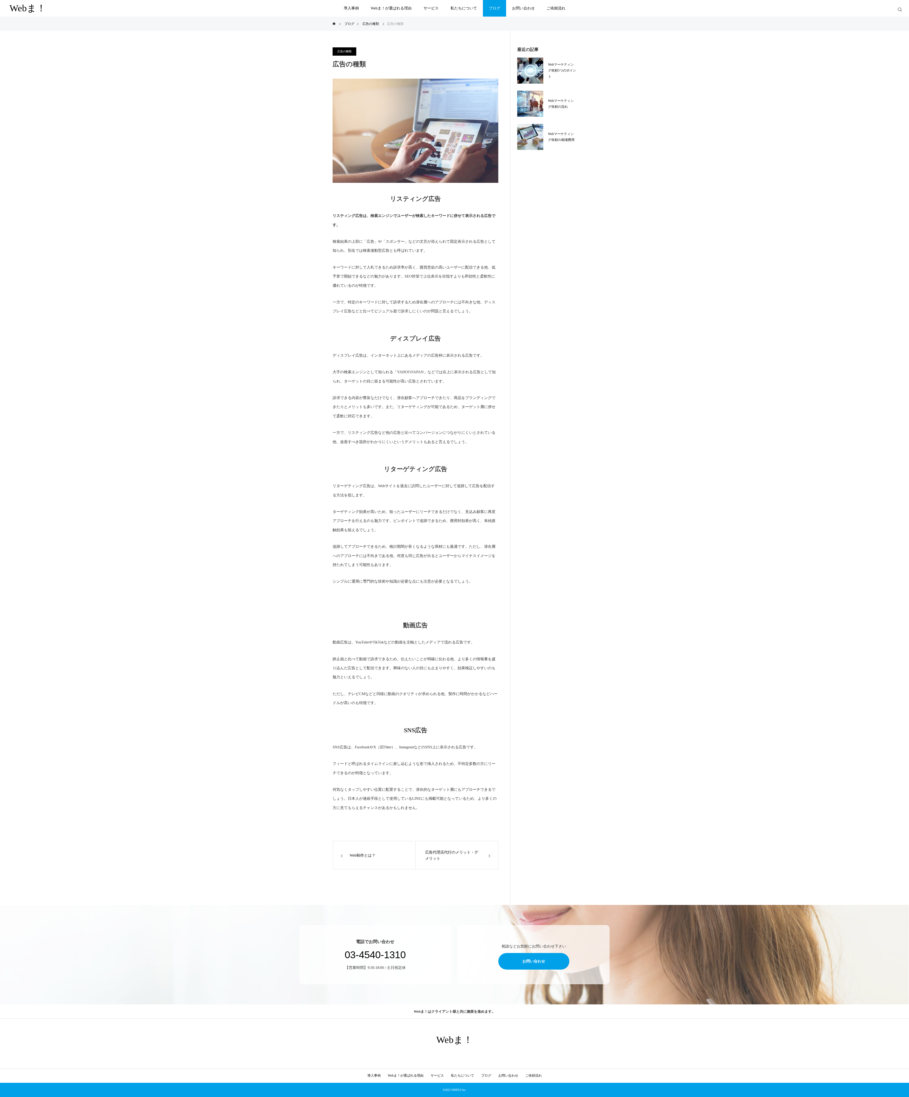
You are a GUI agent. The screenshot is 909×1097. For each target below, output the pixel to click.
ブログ (494, 8)
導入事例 (351, 8)
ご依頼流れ (556, 8)
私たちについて (463, 8)
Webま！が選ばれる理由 (391, 8)
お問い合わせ (523, 8)
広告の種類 (344, 51)
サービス (431, 8)
